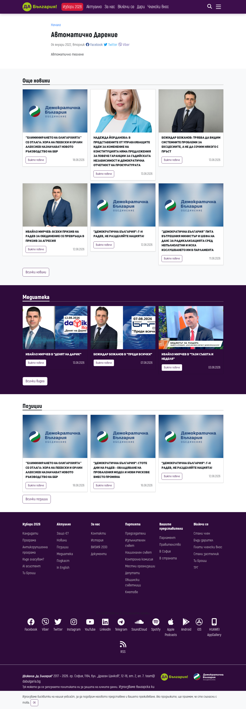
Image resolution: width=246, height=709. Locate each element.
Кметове (131, 592)
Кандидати (30, 533)
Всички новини (36, 272)
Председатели (135, 533)
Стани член (202, 533)
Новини (62, 540)
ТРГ (196, 567)
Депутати (132, 573)
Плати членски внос (208, 547)
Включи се (126, 6)
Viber (126, 44)
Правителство (170, 544)
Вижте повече (36, 160)
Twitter (112, 44)
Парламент (167, 537)
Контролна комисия (139, 559)
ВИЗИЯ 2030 (99, 547)
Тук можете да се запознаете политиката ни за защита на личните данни (70, 687)
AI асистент (32, 566)
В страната (168, 558)
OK (34, 703)
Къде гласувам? (33, 559)
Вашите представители (171, 526)
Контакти (98, 533)
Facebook (96, 44)
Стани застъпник (206, 554)
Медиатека (36, 297)
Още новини (36, 80)
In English (63, 567)
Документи (99, 554)
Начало (56, 25)
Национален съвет (138, 552)
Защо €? (63, 533)
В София (165, 551)
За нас (110, 6)
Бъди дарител (203, 540)
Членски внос (158, 6)
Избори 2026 (72, 6)
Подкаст (63, 560)
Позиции (32, 406)
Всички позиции (37, 499)
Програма (29, 540)
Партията (132, 524)
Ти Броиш (29, 573)
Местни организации (140, 566)
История (97, 540)
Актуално (94, 6)
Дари (141, 6)
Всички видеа (35, 381)
